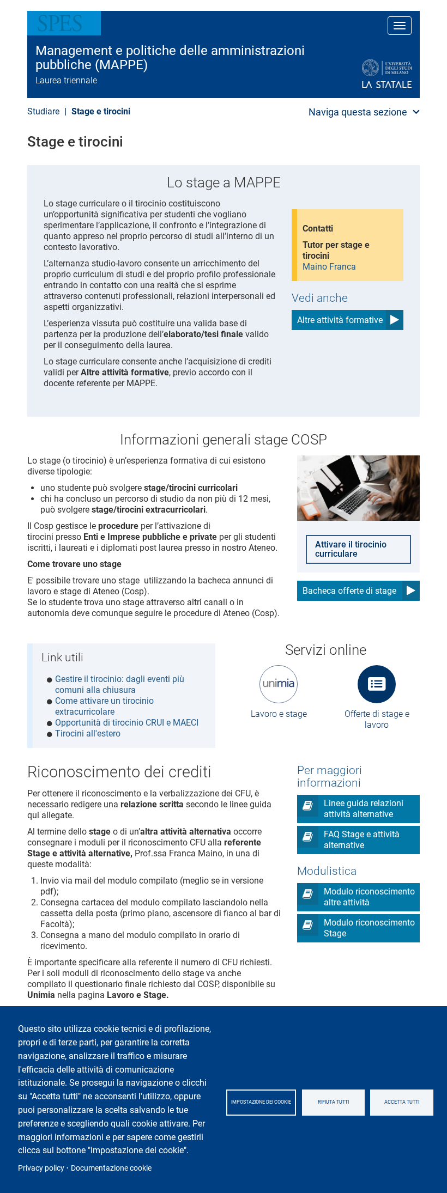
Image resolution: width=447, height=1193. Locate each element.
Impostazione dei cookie (261, 1102)
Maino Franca (329, 266)
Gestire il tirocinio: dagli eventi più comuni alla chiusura (119, 684)
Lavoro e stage (279, 714)
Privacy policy (41, 1168)
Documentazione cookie (111, 1168)
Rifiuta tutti (333, 1102)
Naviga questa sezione (358, 112)
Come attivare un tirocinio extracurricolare (104, 706)
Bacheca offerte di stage (349, 591)
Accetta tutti (401, 1102)
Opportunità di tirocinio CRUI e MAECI (126, 722)
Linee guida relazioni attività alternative (363, 808)
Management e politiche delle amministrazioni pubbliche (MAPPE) (170, 58)
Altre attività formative (340, 320)
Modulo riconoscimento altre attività (369, 897)
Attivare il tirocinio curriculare (350, 549)
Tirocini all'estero (87, 733)
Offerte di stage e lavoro (377, 719)
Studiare (43, 111)
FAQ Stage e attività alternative (362, 839)
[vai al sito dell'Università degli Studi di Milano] (360, 74)
